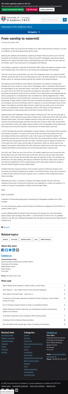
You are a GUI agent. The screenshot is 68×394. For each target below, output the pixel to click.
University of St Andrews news (16, 26)
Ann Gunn (14, 239)
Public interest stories (31, 361)
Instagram (4, 349)
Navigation (33, 32)
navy (35, 239)
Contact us (6, 255)
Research (7, 227)
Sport (26, 366)
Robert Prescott (46, 239)
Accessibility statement (20, 386)
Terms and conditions (37, 386)
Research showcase (8, 338)
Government (28, 355)
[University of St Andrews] (15, 19)
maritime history (26, 239)
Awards (26, 335)
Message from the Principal (33, 358)
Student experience (30, 369)
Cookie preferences (46, 9)
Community (28, 341)
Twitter (3, 347)
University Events (7, 335)
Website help (50, 386)
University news (29, 375)
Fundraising (28, 352)
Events (26, 349)
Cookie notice (6, 386)
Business (27, 338)
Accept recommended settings (13, 9)
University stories (7, 341)
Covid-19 (27, 347)
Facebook (4, 344)
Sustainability (28, 372)
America (5, 239)
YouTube (4, 352)
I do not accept (32, 9)
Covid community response (33, 344)
